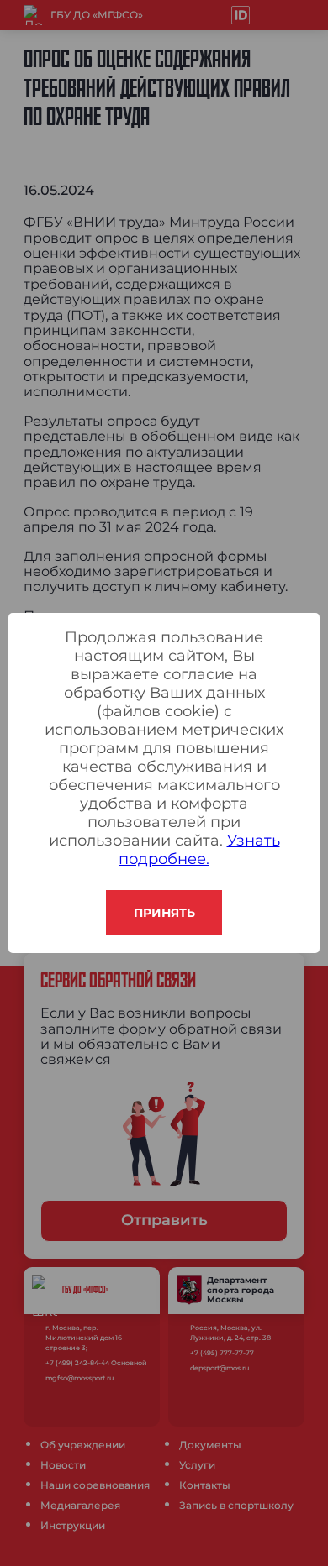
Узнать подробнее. (199, 849)
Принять (164, 912)
